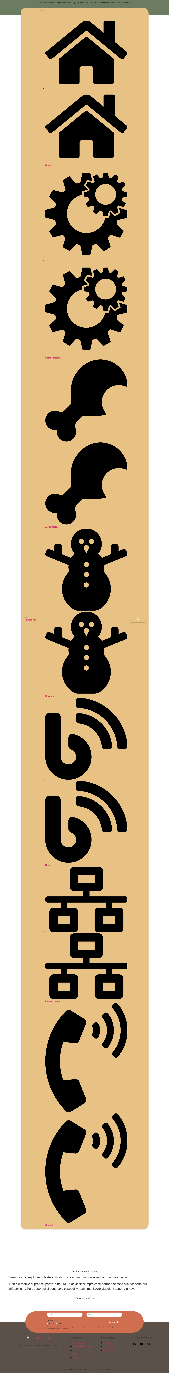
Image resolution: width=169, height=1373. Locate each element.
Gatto (60, 1323)
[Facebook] (134, 1344)
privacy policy (65, 1328)
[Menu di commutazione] (42, 13)
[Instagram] (148, 1344)
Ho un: (50, 1320)
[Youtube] (141, 1344)
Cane (51, 1323)
